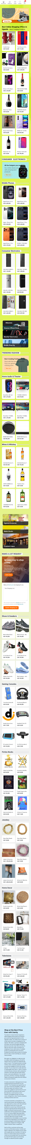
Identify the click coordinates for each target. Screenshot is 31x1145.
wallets (6, 1077)
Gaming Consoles (9, 684)
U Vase (5, 948)
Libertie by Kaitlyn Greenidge (8, 812)
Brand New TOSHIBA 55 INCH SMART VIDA (8, 416)
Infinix (23, 1113)
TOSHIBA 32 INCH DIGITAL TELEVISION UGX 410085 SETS (22, 395)
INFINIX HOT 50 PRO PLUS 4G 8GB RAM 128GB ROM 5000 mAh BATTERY (22, 130)
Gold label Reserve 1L (8, 463)
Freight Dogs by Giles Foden (22, 791)
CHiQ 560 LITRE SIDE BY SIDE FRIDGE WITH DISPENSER (22, 311)
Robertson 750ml (7, 109)
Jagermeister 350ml (22, 504)
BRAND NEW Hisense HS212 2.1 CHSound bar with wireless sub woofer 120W (22, 436)
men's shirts (15, 1069)
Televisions (6, 956)
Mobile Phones (8, 183)
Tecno (5, 1114)
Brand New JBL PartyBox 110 (8, 395)
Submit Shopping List (11, 607)
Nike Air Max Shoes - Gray (8, 634)
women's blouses (8, 1071)
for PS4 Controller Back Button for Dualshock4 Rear (22, 744)
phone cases (12, 1124)
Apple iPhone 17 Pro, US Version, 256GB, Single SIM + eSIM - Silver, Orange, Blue (22, 222)
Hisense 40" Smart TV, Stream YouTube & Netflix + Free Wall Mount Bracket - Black (8, 995)
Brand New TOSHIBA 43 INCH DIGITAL (22, 416)
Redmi (19, 1114)
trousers (24, 1069)
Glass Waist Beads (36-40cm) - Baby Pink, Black (22, 859)
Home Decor (7, 888)
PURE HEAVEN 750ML (22, 89)
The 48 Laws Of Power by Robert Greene (22, 47)
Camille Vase (6, 47)
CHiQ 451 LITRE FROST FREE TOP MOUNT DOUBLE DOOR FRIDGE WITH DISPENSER (8, 290)
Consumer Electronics (11, 251)
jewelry (18, 1064)
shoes (10, 1064)
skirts (19, 1071)
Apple (9, 1114)
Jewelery (5, 820)
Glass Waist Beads (7, 838)
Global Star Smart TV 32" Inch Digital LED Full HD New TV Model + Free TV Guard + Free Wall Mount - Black (8, 974)
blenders (24, 1096)
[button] (3, 15)
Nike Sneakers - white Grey (22, 676)
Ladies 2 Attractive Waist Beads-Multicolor (8, 859)
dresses (15, 1071)
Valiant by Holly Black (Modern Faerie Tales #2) (8, 770)
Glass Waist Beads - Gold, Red (22, 838)
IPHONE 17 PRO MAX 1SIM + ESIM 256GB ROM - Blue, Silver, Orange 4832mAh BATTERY (22, 243)
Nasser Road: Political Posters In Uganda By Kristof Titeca (8, 130)
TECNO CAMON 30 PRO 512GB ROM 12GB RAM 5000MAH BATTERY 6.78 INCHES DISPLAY (22, 68)
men (20, 1066)
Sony (12, 1114)
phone (12, 1102)
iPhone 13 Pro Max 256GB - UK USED (8, 89)
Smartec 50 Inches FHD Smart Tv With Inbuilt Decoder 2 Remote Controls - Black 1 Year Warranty (22, 1016)
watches (12, 1075)
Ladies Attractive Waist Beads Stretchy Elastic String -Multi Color (8, 880)
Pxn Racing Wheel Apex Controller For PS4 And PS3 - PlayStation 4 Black (22, 702)
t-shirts (20, 1069)
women (23, 1066)
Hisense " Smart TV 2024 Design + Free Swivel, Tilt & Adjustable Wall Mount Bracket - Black (22, 995)
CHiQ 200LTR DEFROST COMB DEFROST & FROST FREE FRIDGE (22, 290)
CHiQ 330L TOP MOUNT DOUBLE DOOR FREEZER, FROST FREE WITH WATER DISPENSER (22, 269)
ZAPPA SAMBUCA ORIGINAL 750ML (8, 483)
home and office (8, 1091)
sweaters (14, 1064)
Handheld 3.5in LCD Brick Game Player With (22, 723)
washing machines (8, 1097)
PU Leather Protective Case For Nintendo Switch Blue (8, 744)
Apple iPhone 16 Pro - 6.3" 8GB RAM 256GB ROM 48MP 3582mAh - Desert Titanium (22, 201)
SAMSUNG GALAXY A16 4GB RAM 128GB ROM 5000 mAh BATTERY (22, 109)
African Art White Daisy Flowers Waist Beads (22, 880)
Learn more (8, 574)
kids (7, 1067)
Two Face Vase (21, 948)
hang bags (22, 1075)
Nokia (14, 1113)
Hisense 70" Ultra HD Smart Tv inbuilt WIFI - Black (22, 974)
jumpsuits (23, 1071)
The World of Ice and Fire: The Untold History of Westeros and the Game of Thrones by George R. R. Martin (8, 791)
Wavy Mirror (20, 927)
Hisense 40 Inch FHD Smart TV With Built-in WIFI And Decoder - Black (8, 1016)
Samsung (18, 1113)
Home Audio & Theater (11, 377)
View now (8, 175)
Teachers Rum (20, 483)
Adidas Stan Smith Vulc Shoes (8, 676)
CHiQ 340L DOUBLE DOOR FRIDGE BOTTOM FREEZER (8, 311)
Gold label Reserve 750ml (22, 463)
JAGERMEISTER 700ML (8, 504)
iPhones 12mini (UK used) (22, 151)
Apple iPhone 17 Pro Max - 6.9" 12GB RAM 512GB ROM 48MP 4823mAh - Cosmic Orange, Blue (8, 243)
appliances (13, 1089)
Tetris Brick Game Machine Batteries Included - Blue (8, 702)
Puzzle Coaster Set (8, 906)
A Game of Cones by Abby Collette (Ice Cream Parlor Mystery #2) (22, 812)
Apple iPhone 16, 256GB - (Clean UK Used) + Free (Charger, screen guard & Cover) (8, 201)
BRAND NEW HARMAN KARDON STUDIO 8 (8, 436)
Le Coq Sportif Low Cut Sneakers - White (8, 655)
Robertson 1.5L (6, 151)
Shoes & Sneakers (9, 616)
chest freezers (18, 1096)
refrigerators (11, 1096)
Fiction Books (7, 752)
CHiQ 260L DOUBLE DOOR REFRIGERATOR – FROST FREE (8, 269)
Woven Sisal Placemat (22, 906)
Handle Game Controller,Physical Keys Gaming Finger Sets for (8, 723)
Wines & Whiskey (9, 444)
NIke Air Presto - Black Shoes (22, 634)
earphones (19, 1124)
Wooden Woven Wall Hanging (8, 927)
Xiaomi (15, 1114)
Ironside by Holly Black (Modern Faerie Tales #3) (22, 770)
